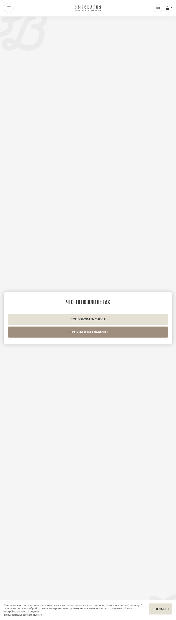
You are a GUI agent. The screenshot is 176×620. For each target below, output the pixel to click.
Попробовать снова (88, 319)
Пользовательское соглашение (23, 614)
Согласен (160, 609)
